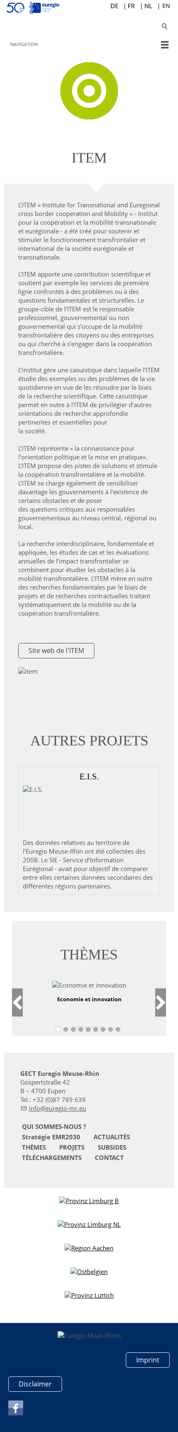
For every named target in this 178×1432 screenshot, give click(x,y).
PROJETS (71, 1147)
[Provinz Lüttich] (89, 1295)
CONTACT (109, 1157)
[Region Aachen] (89, 1248)
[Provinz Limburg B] (89, 1201)
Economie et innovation (89, 999)
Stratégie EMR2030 (51, 1137)
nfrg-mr (54, 1108)
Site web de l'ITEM (56, 650)
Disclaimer (35, 1383)
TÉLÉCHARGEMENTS (52, 1157)
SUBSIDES (112, 1147)
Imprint (147, 1359)
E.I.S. (89, 777)
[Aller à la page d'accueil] (89, 8)
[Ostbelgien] (89, 1271)
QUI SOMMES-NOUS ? (54, 1126)
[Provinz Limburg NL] (89, 1224)
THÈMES (34, 1147)
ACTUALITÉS (112, 1137)
